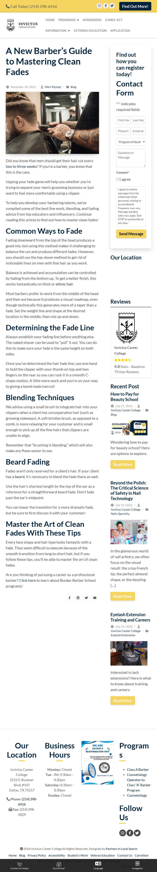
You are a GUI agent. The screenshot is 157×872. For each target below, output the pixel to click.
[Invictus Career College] (22, 25)
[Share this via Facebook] (69, 597)
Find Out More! (135, 6)
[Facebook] (106, 6)
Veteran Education (90, 30)
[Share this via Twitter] (86, 597)
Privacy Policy (37, 855)
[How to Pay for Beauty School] (128, 427)
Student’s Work (77, 855)
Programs (66, 20)
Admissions (92, 20)
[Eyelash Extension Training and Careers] (128, 653)
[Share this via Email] (95, 597)
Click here (27, 580)
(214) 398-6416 (43, 6)
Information (56, 30)
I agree (125, 179)
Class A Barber (138, 769)
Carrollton (142, 855)
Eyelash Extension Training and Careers (130, 617)
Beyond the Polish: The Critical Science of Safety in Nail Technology (129, 490)
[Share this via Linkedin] (78, 597)
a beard (18, 476)
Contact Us (124, 855)
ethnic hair (64, 284)
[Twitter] (112, 6)
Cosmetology (137, 795)
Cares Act (114, 20)
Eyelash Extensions (123, 635)
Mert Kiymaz (53, 87)
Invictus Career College (126, 410)
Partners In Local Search (121, 848)
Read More (122, 464)
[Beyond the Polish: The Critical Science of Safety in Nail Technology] (128, 531)
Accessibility (56, 855)
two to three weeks (21, 166)
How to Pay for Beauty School (124, 396)
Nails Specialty (120, 513)
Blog (73, 87)
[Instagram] (99, 6)
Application (120, 30)
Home (50, 20)
